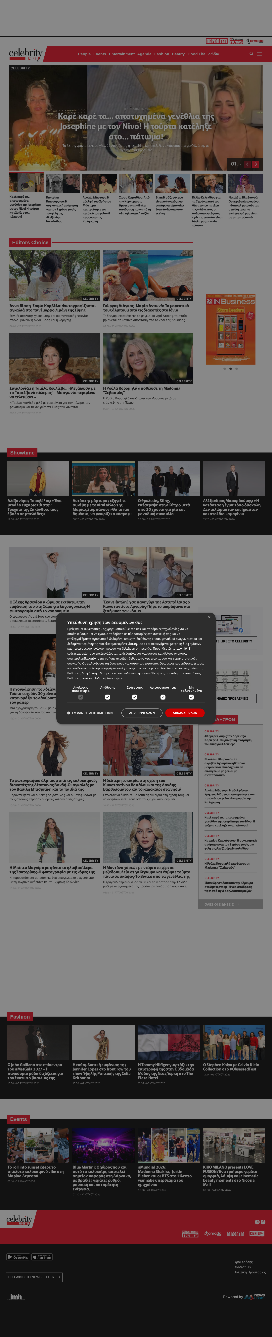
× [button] (209, 617)
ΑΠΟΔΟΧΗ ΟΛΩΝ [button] (185, 713)
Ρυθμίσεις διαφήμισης (82, 673)
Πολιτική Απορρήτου (108, 678)
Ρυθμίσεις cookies (79, 678)
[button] (90, 713)
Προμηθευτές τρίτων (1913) (172, 649)
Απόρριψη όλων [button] (142, 713)
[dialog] (136, 668)
